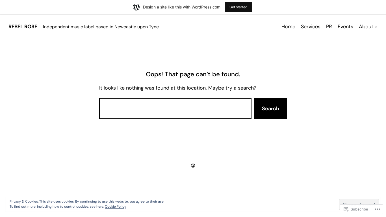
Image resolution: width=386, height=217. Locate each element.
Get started (238, 7)
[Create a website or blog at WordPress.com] (193, 165)
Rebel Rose (22, 26)
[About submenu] (376, 26)
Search (270, 108)
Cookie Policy (115, 206)
